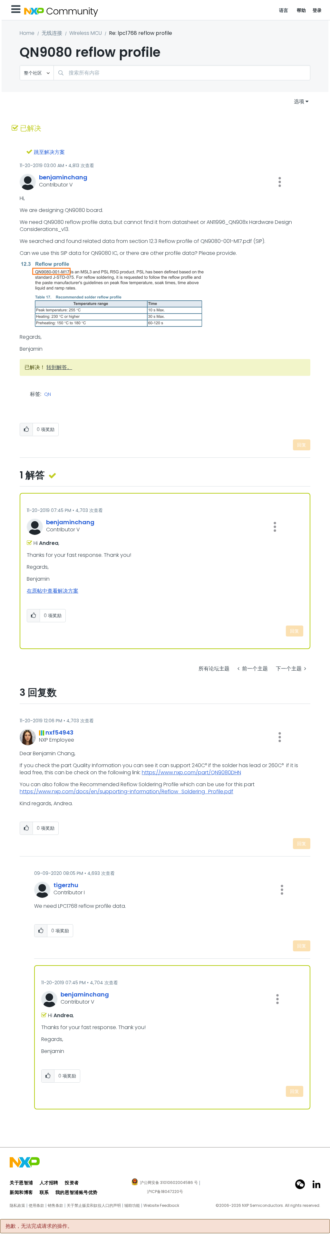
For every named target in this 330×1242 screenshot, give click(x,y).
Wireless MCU (85, 33)
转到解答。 (59, 367)
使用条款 (36, 1205)
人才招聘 (49, 1182)
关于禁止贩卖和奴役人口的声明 (94, 1205)
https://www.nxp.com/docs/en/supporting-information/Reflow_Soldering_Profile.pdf (126, 791)
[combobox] (181, 72)
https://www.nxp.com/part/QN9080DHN (191, 772)
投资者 (72, 1182)
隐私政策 (17, 1205)
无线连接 (52, 33)
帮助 (301, 10)
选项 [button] (299, 101)
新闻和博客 (21, 1192)
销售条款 (55, 1205)
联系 (44, 1192)
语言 (283, 10)
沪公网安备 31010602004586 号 (169, 1183)
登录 (317, 10)
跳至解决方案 (49, 152)
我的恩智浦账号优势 (76, 1192)
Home (27, 33)
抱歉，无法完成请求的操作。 (39, 1226)
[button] (280, 182)
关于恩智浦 (21, 1182)
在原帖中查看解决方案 (52, 591)
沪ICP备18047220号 (165, 1192)
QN (47, 394)
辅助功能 (132, 1205)
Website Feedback (161, 1205)
